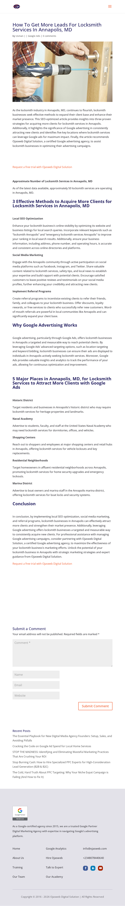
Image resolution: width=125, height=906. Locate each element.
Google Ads (34, 35)
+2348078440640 (93, 858)
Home (16, 848)
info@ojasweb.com (95, 848)
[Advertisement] (62, 589)
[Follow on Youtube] (100, 868)
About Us (18, 858)
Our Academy (54, 877)
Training (18, 867)
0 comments (49, 35)
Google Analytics (56, 848)
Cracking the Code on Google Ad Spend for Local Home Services (52, 746)
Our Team (19, 877)
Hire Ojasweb (54, 858)
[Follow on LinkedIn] (92, 868)
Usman (19, 35)
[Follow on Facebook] (85, 868)
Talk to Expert (54, 867)
